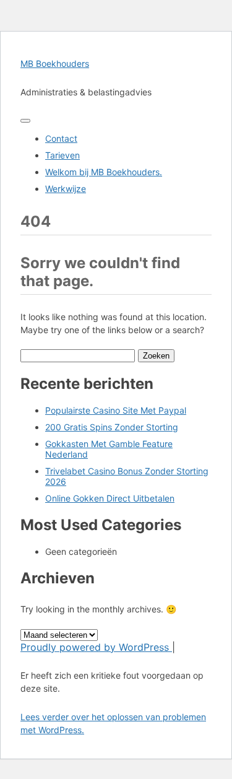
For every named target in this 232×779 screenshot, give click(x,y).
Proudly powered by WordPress (96, 647)
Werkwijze (65, 188)
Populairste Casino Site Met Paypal (115, 410)
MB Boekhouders (54, 63)
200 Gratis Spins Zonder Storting (111, 427)
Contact (61, 138)
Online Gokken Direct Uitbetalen (109, 498)
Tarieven (62, 155)
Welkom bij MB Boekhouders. (103, 172)
